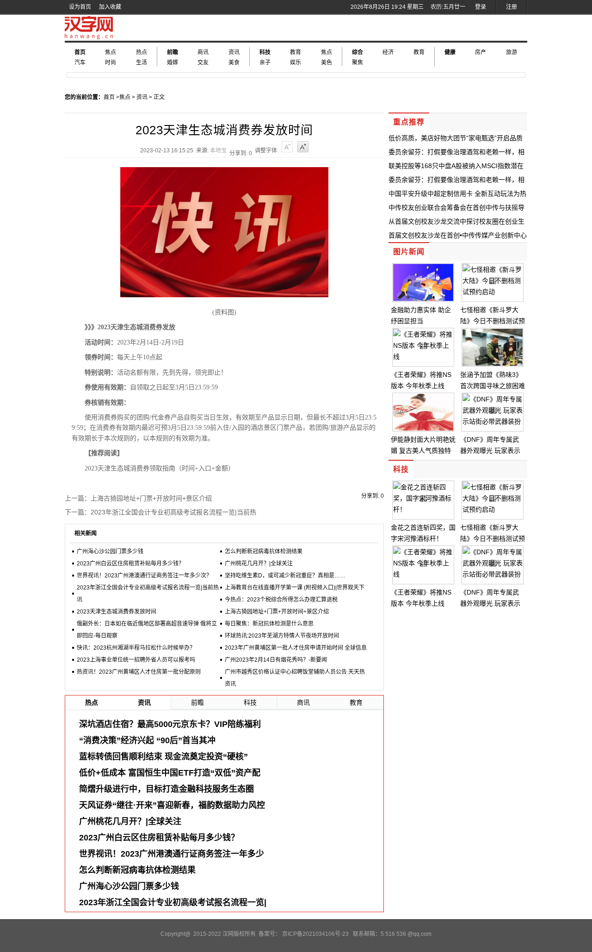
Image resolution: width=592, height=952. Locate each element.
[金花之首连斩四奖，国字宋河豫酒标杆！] (423, 509)
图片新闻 (409, 252)
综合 (357, 52)
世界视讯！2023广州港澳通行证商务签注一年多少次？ (144, 575)
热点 (141, 52)
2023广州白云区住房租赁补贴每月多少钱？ (130, 563)
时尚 (110, 62)
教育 (295, 52)
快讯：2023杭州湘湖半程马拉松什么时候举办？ (136, 648)
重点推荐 (409, 122)
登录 (480, 7)
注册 (511, 7)
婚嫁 (172, 62)
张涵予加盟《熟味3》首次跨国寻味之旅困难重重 (492, 386)
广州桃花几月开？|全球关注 (259, 563)
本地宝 (218, 150)
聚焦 (357, 62)
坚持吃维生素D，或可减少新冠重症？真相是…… (285, 575)
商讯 (203, 52)
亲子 (265, 62)
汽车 (80, 62)
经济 (388, 52)
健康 (450, 52)
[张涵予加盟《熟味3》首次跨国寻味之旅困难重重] (492, 363)
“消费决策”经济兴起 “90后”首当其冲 (147, 740)
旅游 (511, 52)
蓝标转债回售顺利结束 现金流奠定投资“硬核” (163, 756)
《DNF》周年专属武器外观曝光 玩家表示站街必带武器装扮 (490, 450)
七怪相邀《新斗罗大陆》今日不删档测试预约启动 (492, 321)
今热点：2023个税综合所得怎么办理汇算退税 (281, 599)
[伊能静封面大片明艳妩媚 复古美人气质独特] (423, 428)
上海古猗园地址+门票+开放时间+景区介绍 (151, 498)
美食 (234, 62)
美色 (326, 62)
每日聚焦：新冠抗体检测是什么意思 (269, 623)
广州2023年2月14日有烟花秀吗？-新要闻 (276, 660)
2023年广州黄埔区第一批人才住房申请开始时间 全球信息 (296, 648)
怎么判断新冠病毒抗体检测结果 (263, 551)
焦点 (110, 52)
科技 (265, 52)
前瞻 (172, 52)
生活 (141, 62)
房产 (480, 52)
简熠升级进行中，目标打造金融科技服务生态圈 (166, 789)
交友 (203, 62)
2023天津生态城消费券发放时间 (116, 611)
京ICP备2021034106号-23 (315, 934)
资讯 (234, 52)
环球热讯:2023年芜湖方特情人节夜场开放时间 (282, 636)
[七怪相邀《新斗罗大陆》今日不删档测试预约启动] (492, 291)
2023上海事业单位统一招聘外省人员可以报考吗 (136, 660)
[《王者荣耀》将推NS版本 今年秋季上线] (423, 356)
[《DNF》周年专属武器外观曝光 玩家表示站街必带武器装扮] (492, 421)
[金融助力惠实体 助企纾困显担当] (423, 298)
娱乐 (295, 62)
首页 (80, 52)
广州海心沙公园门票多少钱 (110, 551)
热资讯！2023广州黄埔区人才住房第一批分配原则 (139, 672)
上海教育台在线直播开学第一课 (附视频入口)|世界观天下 (294, 587)
